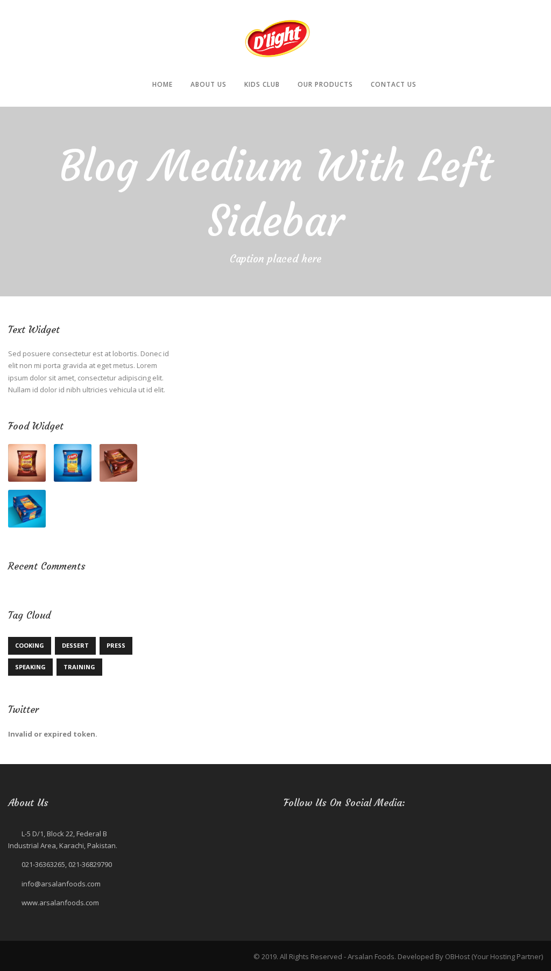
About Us (208, 84)
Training (79, 667)
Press (116, 645)
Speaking (30, 667)
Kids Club (262, 84)
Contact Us (393, 84)
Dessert (75, 645)
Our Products (325, 84)
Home (162, 84)
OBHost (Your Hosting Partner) (494, 956)
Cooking (29, 645)
